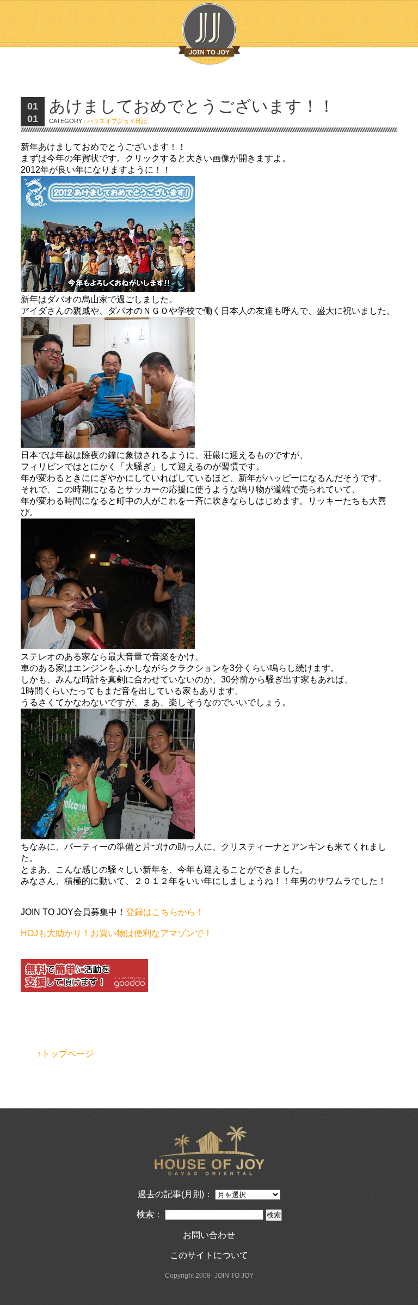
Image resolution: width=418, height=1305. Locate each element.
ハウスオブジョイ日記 (117, 121)
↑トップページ (65, 1053)
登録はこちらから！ (165, 912)
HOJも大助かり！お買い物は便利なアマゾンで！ (116, 933)
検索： (150, 1214)
